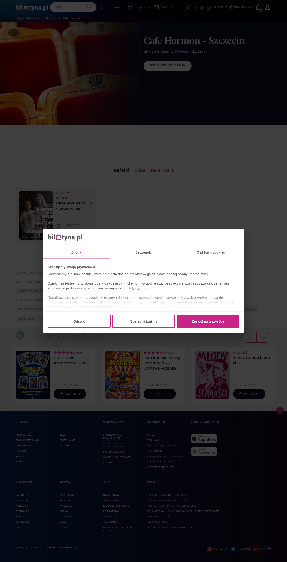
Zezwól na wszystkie (208, 321)
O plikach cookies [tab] (211, 252)
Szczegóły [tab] (143, 252)
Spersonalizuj (141, 321)
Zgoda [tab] (76, 252)
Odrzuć (79, 321)
